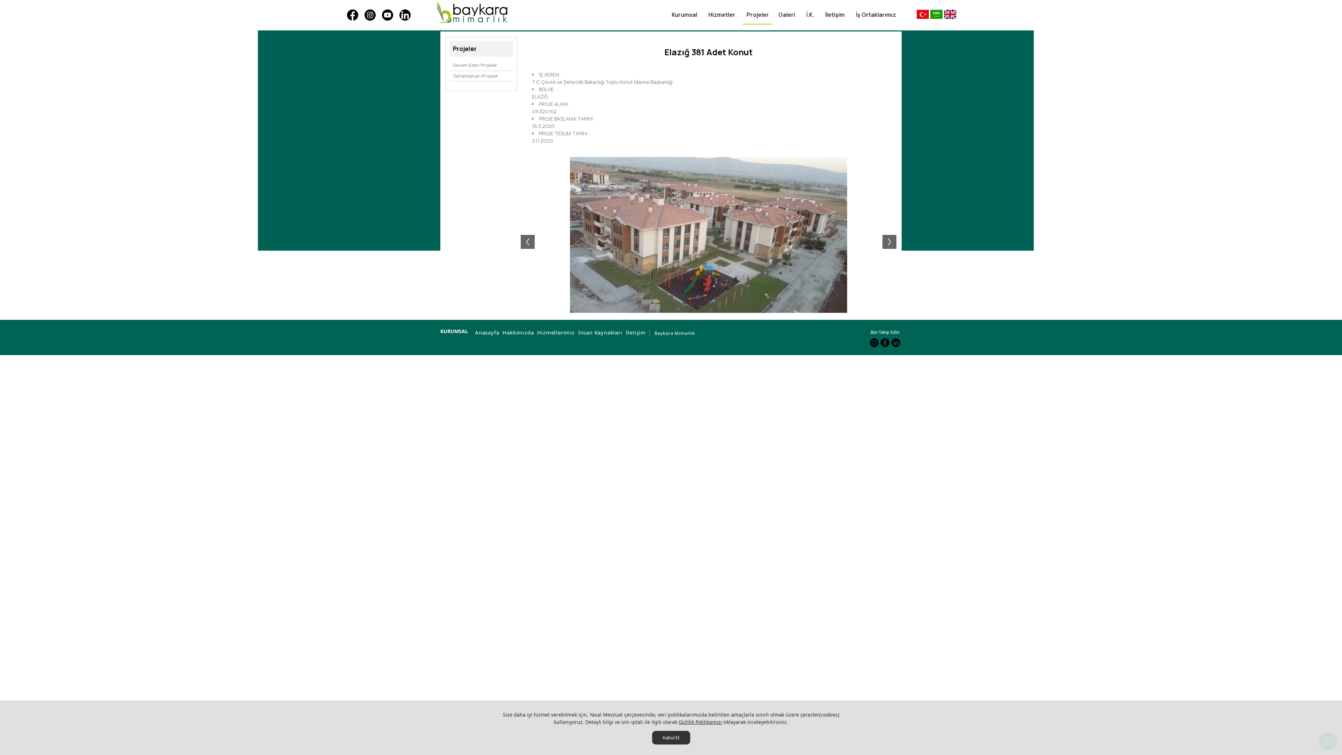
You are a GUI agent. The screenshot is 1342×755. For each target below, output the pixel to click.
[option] (708, 235)
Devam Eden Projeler (475, 65)
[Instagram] (370, 15)
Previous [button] (524, 234)
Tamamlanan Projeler (475, 76)
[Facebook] (352, 15)
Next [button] (892, 234)
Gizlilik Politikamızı (700, 722)
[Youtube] (387, 15)
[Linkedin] (405, 15)
